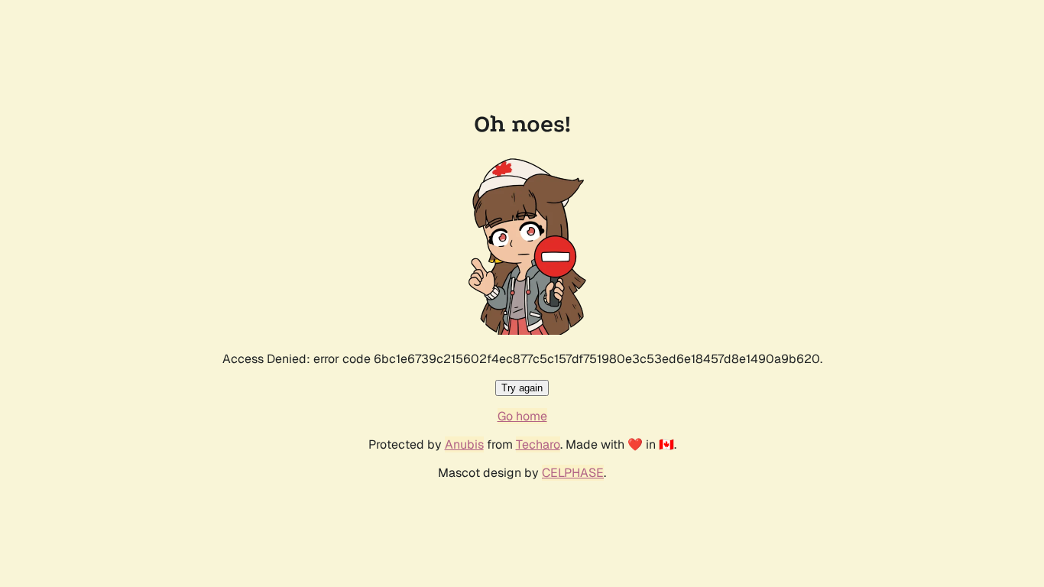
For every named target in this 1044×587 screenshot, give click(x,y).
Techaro (538, 444)
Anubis (464, 444)
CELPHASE (573, 473)
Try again (522, 388)
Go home (522, 416)
